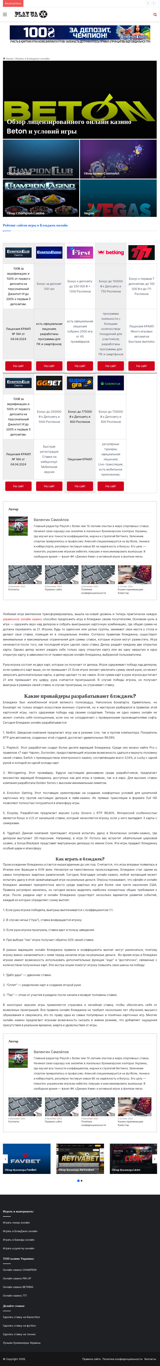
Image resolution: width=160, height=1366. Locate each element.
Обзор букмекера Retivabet (76, 1170)
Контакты (13, 589)
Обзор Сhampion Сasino (25, 213)
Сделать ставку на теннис (19, 1334)
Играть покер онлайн (16, 1222)
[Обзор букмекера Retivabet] (80, 1159)
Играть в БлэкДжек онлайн (20, 1231)
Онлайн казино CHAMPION (19, 1269)
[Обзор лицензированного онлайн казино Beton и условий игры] (80, 100)
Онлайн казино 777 (15, 1295)
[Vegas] (118, 198)
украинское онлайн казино (22, 619)
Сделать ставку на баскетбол (21, 1317)
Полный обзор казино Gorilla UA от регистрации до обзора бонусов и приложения (77, 3)
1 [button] (78, 1181)
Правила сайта (53, 589)
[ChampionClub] (41, 159)
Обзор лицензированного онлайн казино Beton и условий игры (69, 126)
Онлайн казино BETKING (18, 1287)
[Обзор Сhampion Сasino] (41, 198)
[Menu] (5, 15)
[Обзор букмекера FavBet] (27, 1159)
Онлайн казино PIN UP (17, 1278)
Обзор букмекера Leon (126, 1170)
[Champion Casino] (80, 34)
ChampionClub (19, 173)
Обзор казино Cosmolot (101, 173)
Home (9, 58)
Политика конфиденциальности (93, 591)
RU (39, 582)
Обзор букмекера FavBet (20, 1170)
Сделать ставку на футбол (19, 1325)
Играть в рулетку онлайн (18, 1248)
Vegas (89, 213)
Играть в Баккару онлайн (19, 1239)
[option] (80, 139)
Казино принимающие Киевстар (130, 591)
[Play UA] (31, 14)
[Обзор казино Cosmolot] (118, 159)
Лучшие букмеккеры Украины (22, 1342)
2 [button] (81, 1181)
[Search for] (155, 15)
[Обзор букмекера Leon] (133, 1159)
